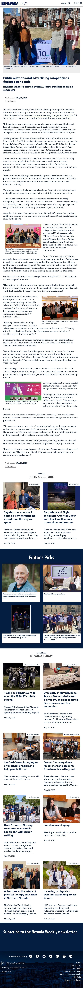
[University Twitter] (30, 956)
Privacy (78, 962)
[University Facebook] (37, 956)
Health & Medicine (33, 734)
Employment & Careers (73, 980)
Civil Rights (77, 977)
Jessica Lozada (10, 101)
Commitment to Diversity (72, 971)
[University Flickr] (57, 956)
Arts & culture (10, 98)
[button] (78, 3)
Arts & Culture (34, 484)
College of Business (22, 305)
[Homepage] (14, 3)
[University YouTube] (44, 956)
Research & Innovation (72, 734)
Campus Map (76, 968)
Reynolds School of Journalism (57, 129)
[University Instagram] (64, 956)
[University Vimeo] (50, 956)
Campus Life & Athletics (32, 665)
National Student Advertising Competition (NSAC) (48, 115)
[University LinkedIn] (70, 956)
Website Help (76, 965)
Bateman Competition (47, 112)
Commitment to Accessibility (70, 974)
